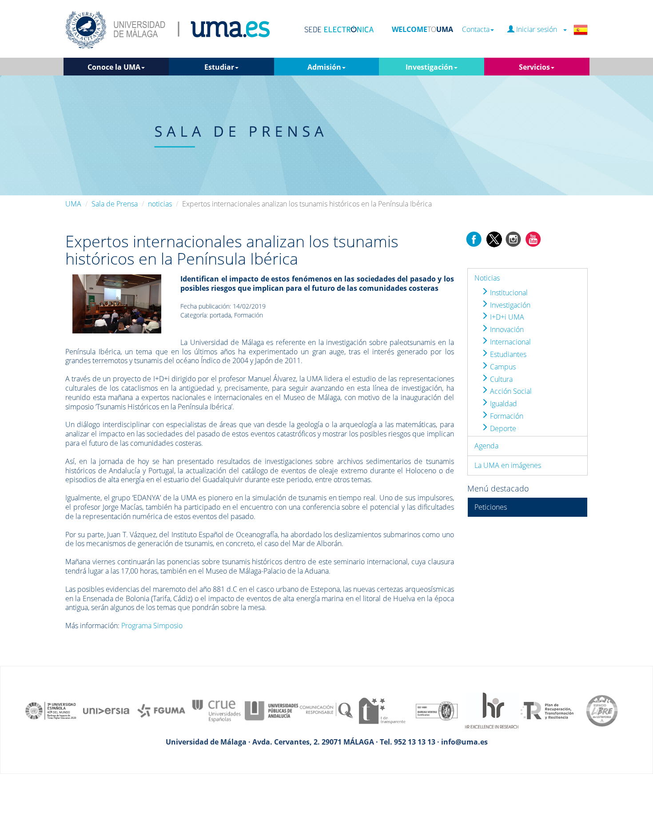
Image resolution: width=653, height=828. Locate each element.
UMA (73, 204)
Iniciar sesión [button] (538, 29)
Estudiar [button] (219, 67)
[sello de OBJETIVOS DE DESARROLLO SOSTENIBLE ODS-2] (51, 710)
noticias (160, 204)
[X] (494, 238)
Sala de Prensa (115, 204)
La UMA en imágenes (507, 465)
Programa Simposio (152, 625)
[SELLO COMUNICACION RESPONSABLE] (326, 710)
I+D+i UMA (506, 317)
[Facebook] (474, 238)
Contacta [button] (476, 29)
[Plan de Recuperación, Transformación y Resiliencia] (546, 710)
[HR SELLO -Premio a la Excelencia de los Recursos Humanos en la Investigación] (491, 710)
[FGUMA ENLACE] (161, 710)
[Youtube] (533, 238)
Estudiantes (507, 354)
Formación (505, 416)
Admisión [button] (324, 67)
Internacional (509, 342)
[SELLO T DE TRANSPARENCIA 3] (381, 710)
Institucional (508, 292)
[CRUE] (216, 710)
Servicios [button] (534, 67)
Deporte (502, 428)
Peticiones (490, 507)
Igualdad (502, 403)
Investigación (509, 305)
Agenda (486, 446)
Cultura (500, 379)
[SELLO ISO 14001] (436, 710)
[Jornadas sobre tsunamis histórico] (116, 303)
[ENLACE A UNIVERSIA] (106, 710)
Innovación (506, 329)
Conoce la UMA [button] (114, 67)
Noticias (487, 278)
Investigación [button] (429, 67)
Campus (502, 367)
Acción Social (510, 391)
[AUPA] (271, 710)
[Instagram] (513, 238)
